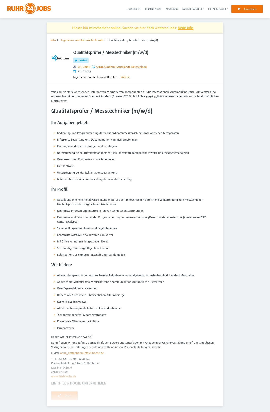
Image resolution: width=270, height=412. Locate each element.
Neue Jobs (185, 27)
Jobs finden (134, 8)
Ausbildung (172, 8)
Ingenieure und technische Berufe (82, 40)
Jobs (53, 40)
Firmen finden (153, 8)
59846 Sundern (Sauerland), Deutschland (121, 67)
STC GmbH (84, 67)
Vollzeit (125, 77)
